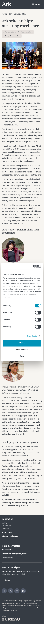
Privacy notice (7, 550)
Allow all (22, 343)
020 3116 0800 (7, 532)
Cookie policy (7, 557)
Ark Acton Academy (9, 32)
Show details (32, 336)
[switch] (38, 312)
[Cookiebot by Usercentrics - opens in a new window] (31, 266)
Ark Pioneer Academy (25, 32)
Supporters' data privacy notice (15, 553)
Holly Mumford (22, 505)
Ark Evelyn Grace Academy (12, 36)
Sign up (7, 580)
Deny (22, 356)
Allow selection (22, 349)
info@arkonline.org (10, 536)
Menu (37, 4)
